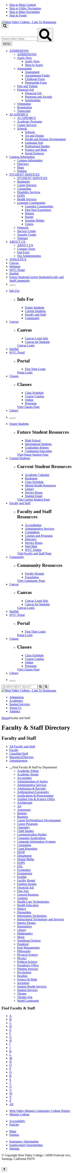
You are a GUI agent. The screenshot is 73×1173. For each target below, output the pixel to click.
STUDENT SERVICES (24, 174)
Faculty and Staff (35, 314)
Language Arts (34, 142)
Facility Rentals (34, 573)
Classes (13, 376)
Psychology (24, 972)
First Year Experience (38, 210)
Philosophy (24, 951)
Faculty (13, 750)
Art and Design (34, 135)
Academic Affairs (28, 771)
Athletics (14, 711)
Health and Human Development (45, 139)
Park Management (28, 947)
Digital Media (25, 859)
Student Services (19, 704)
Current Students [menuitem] (39, 277)
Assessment (24, 68)
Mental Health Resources (40, 485)
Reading (22, 976)
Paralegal (22, 944)
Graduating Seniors (37, 447)
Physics (21, 958)
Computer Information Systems (36, 841)
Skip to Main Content (22, 4)
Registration (24, 107)
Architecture (24, 802)
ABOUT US (17, 241)
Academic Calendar (37, 475)
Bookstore (23, 181)
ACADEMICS (18, 114)
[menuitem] (40, 81)
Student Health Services (32, 986)
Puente (29, 217)
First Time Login (35, 369)
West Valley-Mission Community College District (39, 1111)
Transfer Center (26, 234)
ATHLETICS (17, 259)
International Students (38, 444)
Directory (23, 164)
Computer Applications (31, 838)
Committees (32, 532)
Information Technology (32, 915)
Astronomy (24, 809)
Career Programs (27, 824)
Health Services (26, 199)
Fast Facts (23, 252)
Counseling (24, 188)
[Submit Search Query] (45, 35)
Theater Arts (24, 997)
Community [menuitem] (22, 280)
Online (29, 399)
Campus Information (22, 157)
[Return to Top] (4, 1169)
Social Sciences (34, 153)
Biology (22, 813)
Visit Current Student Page (33, 499)
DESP (21, 852)
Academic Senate (28, 774)
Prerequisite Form (36, 82)
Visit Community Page (31, 580)
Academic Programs (29, 121)
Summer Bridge (34, 220)
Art (19, 806)
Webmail (14, 266)
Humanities (24, 912)
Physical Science (27, 954)
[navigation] (36, 10)
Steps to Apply (34, 65)
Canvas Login (25, 345)
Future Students (34, 307)
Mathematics (25, 933)
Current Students (35, 311)
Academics (16, 700)
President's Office (28, 965)
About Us (15, 707)
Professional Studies (37, 146)
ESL (20, 866)
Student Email (33, 496)
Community (32, 318)
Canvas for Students (37, 342)
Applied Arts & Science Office (36, 799)
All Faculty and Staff (22, 746)
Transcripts (24, 111)
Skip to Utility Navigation (25, 8)
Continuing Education (38, 451)
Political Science (27, 961)
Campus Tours (26, 248)
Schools (22, 128)
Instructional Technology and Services (40, 919)
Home (5, 718)
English (21, 877)
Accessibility (17, 1121)
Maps (20, 167)
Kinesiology (24, 926)
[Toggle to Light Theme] (10, 285)
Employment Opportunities (26, 1145)
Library (13, 410)
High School (32, 440)
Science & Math (27, 979)
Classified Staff (18, 753)
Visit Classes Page (28, 407)
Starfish (14, 273)
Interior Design (26, 923)
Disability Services (28, 192)
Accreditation (33, 525)
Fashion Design (26, 884)
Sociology (23, 983)
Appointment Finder (37, 75)
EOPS (21, 195)
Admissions (16, 697)
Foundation (32, 577)
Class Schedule (34, 392)
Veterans (22, 238)
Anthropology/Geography (33, 792)
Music (21, 937)
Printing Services (27, 968)
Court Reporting (27, 848)
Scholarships (32, 100)
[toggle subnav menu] (10, 768)
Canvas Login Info (36, 338)
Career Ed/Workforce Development (39, 820)
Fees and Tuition (27, 86)
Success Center (26, 231)
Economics (24, 870)
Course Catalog (34, 396)
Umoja (29, 224)
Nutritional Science (29, 940)
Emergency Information (24, 1141)
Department (24, 855)
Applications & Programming (35, 795)
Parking (22, 171)
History (21, 908)
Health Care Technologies (33, 901)
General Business (28, 894)
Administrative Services (39, 528)
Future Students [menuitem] (19, 277)
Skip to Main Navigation (24, 12)
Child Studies (25, 831)
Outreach (22, 227)
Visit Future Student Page (32, 454)
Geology (22, 898)
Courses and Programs (39, 535)
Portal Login (25, 372)
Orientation (24, 103)
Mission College (19, 1114)
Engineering (24, 873)
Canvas (13, 263)
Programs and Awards (38, 96)
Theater (21, 993)
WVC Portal (17, 270)
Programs (31, 403)
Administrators (18, 760)
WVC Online (33, 550)
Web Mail (31, 546)
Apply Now (24, 58)
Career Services (26, 125)
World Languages (28, 1000)
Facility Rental (26, 880)
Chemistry (23, 827)
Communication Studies (32, 834)
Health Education (28, 905)
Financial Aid (25, 89)
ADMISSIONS (19, 50)
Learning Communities (31, 202)
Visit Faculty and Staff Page (34, 553)
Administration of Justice (32, 781)
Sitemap (14, 1148)
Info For (14, 290)
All (11, 1104)
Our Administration (29, 256)
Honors (29, 213)
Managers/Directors (21, 757)
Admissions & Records (31, 788)
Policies (14, 1124)
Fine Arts (22, 891)
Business (22, 816)
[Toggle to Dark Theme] (14, 285)
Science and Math (36, 149)
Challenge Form (35, 79)
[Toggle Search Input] (5, 26)
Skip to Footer (18, 15)
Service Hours (33, 492)
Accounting (24, 778)
